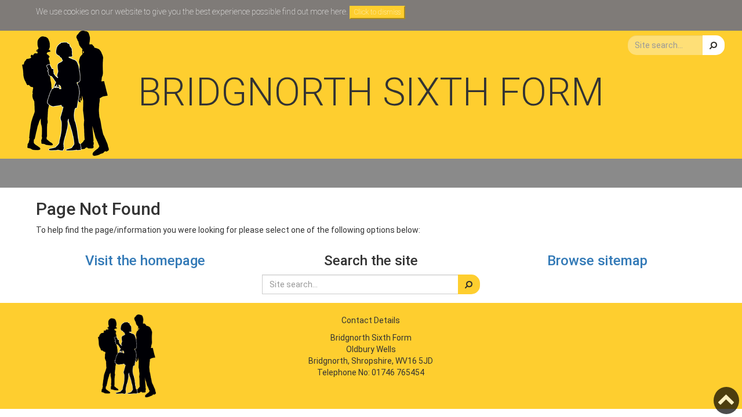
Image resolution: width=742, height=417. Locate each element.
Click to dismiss (377, 12)
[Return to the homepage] (66, 93)
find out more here (314, 11)
